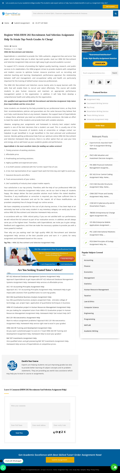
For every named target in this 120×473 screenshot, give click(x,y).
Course (14, 46)
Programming (89, 319)
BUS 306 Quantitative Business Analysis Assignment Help (29, 297)
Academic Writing (91, 331)
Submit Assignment (22, 23)
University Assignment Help (97, 119)
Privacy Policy (95, 470)
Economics (88, 272)
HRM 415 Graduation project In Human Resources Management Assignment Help (38, 307)
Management (89, 278)
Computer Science (91, 307)
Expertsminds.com (34, 470)
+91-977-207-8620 (40, 23)
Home (6, 23)
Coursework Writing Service (97, 103)
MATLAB (87, 325)
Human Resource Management (96, 289)
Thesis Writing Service (95, 115)
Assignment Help (93, 99)
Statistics (88, 284)
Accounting (88, 260)
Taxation (87, 295)
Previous (7, 49)
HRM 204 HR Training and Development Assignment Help (29, 328)
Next (20, 49)
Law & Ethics (89, 301)
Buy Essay (90, 107)
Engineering (89, 313)
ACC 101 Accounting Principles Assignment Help (25, 287)
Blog (88, 470)
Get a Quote (110, 6)
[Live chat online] (114, 467)
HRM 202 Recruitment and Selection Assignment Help (33, 242)
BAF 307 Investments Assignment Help (22, 338)
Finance (87, 266)
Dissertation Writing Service (97, 111)
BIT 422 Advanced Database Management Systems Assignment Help (33, 276)
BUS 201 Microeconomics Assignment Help (23, 317)
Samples (83, 470)
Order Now (100, 125)
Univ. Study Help (74, 470)
